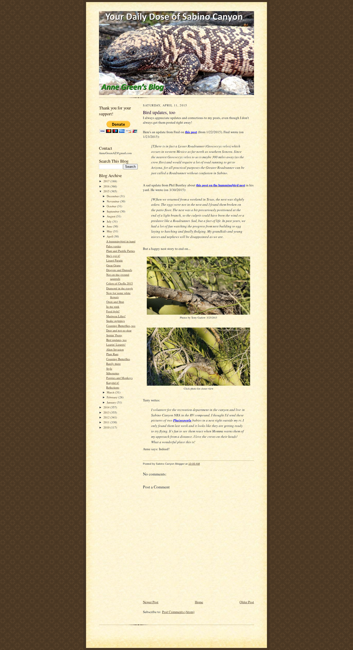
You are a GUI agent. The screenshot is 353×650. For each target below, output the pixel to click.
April (110, 236)
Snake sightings (115, 321)
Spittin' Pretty (114, 335)
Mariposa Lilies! (116, 316)
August (111, 216)
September (113, 211)
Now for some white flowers (118, 295)
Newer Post (150, 602)
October (112, 206)
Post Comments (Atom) (178, 611)
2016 (106, 186)
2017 (106, 181)
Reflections (112, 387)
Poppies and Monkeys (119, 378)
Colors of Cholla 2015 (119, 283)
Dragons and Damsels (119, 270)
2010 (106, 427)
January (112, 402)
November (113, 201)
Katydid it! (112, 383)
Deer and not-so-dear (119, 330)
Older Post (247, 602)
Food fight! (113, 311)
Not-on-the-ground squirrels (117, 277)
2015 (106, 191)
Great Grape (113, 265)
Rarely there (113, 364)
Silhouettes (112, 373)
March (111, 392)
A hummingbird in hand (120, 241)
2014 (106, 407)
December (113, 196)
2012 (106, 417)
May (110, 231)
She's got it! (113, 256)
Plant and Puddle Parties (120, 251)
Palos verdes (113, 246)
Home (199, 602)
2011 (106, 422)
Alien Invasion (115, 349)
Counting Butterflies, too (120, 326)
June (110, 226)
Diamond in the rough (119, 288)
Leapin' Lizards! (116, 344)
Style (109, 368)
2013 (106, 412)
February (112, 397)
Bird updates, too (116, 340)
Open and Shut (115, 302)
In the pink (112, 306)
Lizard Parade (114, 260)
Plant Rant (112, 354)
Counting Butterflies (118, 359)
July (109, 221)
